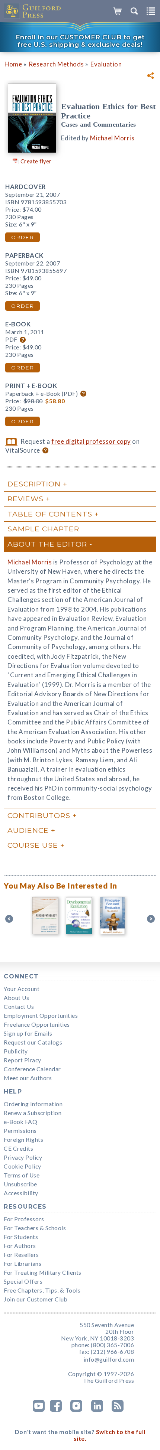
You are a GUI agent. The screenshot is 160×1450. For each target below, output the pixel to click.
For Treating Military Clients (42, 1272)
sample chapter (43, 528)
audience (28, 830)
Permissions (20, 1130)
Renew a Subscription (32, 1113)
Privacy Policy (23, 1157)
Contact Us (19, 1006)
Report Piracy (22, 1060)
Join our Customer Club (35, 1299)
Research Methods (56, 64)
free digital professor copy (91, 441)
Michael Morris (112, 138)
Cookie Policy (22, 1166)
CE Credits (18, 1148)
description (34, 483)
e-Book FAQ (20, 1121)
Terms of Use (21, 1175)
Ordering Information (33, 1104)
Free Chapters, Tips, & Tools (42, 1290)
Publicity (16, 1051)
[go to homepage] (32, 11)
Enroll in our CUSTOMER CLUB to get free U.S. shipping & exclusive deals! (80, 40)
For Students (21, 1237)
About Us (16, 997)
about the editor (47, 544)
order (22, 237)
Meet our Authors (28, 1078)
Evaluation (106, 64)
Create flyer (36, 161)
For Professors (24, 1219)
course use (32, 845)
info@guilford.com (109, 1359)
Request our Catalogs (33, 1042)
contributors (38, 815)
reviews (25, 498)
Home (13, 64)
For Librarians (22, 1263)
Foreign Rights (23, 1139)
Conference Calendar (32, 1069)
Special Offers (23, 1281)
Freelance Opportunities (37, 1024)
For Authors (20, 1245)
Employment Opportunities (41, 1015)
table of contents (49, 513)
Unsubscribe (20, 1184)
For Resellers (21, 1254)
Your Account (21, 988)
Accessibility (21, 1193)
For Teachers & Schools (35, 1228)
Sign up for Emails (28, 1033)
